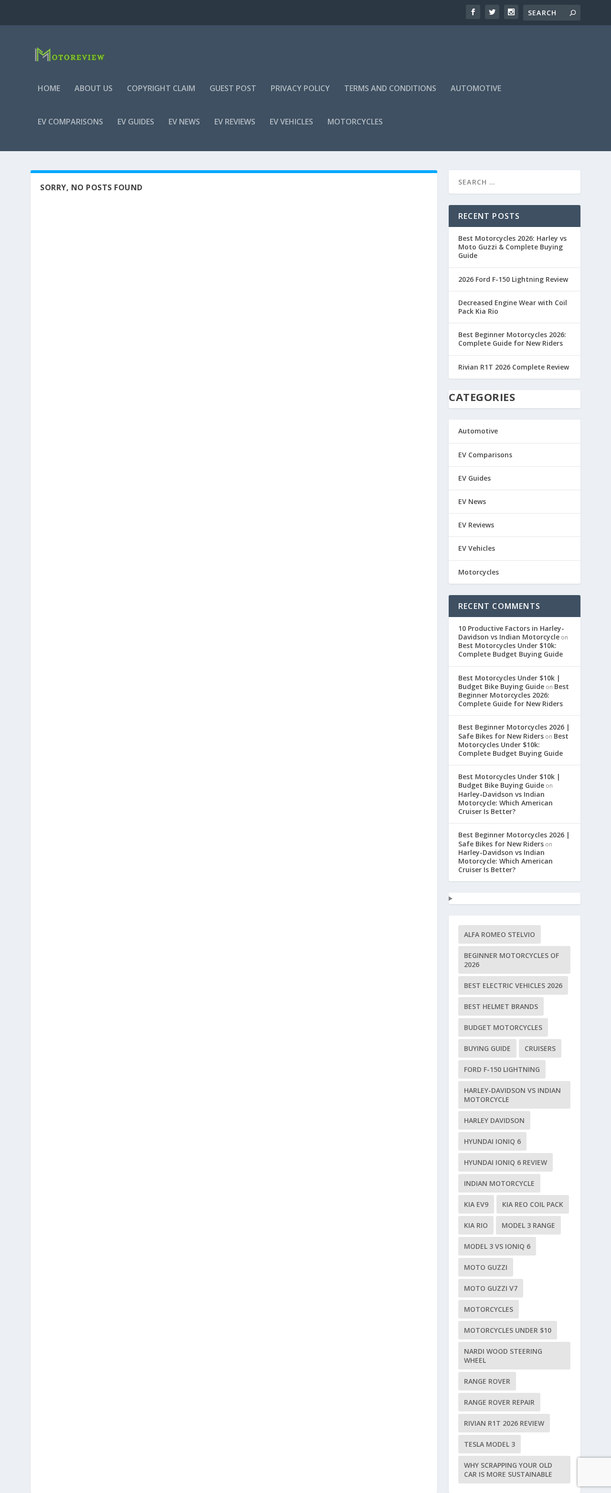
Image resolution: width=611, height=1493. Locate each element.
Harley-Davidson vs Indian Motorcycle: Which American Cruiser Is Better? (505, 803)
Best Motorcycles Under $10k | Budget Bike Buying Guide (509, 682)
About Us (93, 88)
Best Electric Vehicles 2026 (513, 985)
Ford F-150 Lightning (502, 1069)
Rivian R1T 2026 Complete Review (513, 366)
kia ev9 (476, 1204)
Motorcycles (355, 122)
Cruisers (540, 1048)
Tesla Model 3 (489, 1444)
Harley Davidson (494, 1120)
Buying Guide (487, 1048)
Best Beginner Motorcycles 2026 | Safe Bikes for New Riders (514, 731)
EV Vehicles (291, 122)
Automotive (476, 88)
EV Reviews (234, 122)
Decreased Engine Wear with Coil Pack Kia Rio (512, 307)
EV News (184, 122)
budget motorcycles (503, 1027)
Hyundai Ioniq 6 (492, 1141)
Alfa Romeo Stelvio (499, 934)
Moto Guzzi (485, 1267)
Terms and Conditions (390, 88)
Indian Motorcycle (499, 1183)
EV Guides (135, 122)
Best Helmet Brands (501, 1006)
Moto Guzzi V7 (490, 1288)
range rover (487, 1381)
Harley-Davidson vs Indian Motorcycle (512, 1095)
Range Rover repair (499, 1402)
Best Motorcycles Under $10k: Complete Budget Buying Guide (510, 650)
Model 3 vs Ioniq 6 (497, 1246)
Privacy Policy (300, 88)
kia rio (476, 1225)
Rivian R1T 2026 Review (504, 1423)
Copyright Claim (161, 88)
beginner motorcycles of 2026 (511, 960)
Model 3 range (528, 1225)
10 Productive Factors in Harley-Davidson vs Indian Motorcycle (511, 632)
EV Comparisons (70, 122)
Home (49, 88)
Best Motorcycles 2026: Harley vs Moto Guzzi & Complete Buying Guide (512, 247)
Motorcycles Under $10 (507, 1330)
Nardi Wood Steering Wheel (503, 1356)
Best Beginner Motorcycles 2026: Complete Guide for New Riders (512, 339)
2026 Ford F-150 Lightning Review (513, 279)
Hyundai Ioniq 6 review (505, 1162)
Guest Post (233, 88)
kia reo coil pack (532, 1204)
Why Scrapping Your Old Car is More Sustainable (508, 1470)
